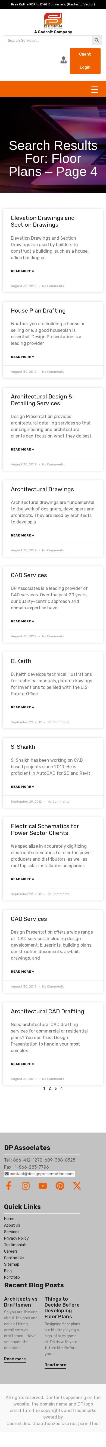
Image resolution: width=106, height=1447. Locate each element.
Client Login (85, 61)
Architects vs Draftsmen (21, 1302)
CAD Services (29, 575)
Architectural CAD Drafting (47, 1011)
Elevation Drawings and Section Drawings (43, 221)
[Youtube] (42, 1185)
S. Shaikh (23, 746)
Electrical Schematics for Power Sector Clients (45, 829)
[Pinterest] (59, 1185)
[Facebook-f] (8, 1185)
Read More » (22, 271)
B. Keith (21, 661)
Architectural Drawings (42, 489)
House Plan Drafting (38, 310)
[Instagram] (25, 1185)
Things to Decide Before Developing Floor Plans (62, 1308)
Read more (15, 1358)
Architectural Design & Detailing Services (42, 400)
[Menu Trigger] (94, 89)
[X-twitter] (77, 1185)
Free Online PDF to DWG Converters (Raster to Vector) (53, 4)
